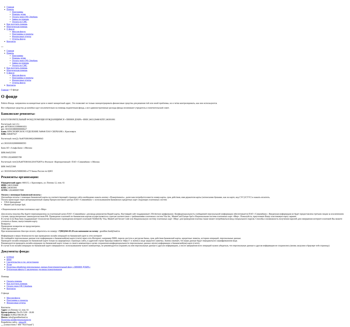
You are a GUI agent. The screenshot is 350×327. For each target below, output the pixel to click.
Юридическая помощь (17, 26)
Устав (9, 264)
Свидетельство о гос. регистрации (23, 262)
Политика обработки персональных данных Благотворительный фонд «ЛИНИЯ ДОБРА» (49, 267)
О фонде (10, 29)
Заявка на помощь (20, 19)
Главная (10, 7)
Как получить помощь (17, 24)
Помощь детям (19, 14)
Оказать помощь (14, 281)
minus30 (22, 322)
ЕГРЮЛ (10, 257)
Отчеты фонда (18, 39)
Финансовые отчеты (21, 36)
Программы (17, 12)
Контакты (11, 41)
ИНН (9, 259)
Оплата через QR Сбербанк (25, 17)
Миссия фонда (19, 31)
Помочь (10, 9)
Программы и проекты (22, 34)
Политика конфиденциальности (16, 320)
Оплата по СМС (19, 22)
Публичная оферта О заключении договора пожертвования (34, 269)
